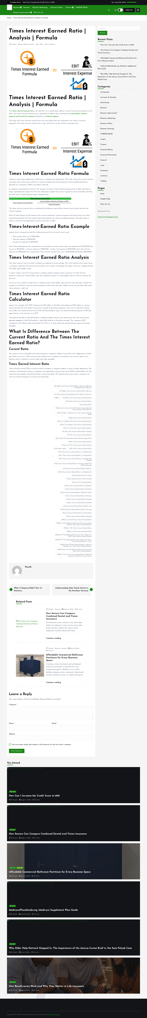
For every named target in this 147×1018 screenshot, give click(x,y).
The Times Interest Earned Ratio (81, 448)
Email (54, 723)
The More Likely (60, 448)
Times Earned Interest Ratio (82, 475)
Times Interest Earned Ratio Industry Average (77, 509)
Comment (13, 705)
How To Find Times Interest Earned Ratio (78, 428)
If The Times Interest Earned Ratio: (80, 435)
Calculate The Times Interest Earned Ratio (78, 398)
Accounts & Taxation (108, 97)
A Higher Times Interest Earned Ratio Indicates (76, 391)
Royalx (14, 44)
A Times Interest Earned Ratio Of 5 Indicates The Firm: (74, 394)
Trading (103, 181)
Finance (69, 7)
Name (12, 723)
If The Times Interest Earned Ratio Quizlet (78, 431)
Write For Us (38, 12)
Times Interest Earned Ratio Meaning (79, 516)
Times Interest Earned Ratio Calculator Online (77, 492)
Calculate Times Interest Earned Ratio (79, 401)
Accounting (104, 92)
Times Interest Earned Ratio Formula (80, 502)
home (102, 193)
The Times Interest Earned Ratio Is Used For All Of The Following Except (73, 464)
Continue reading (54, 638)
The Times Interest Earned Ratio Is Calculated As (75, 452)
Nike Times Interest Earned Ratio (81, 442)
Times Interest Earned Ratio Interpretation (78, 513)
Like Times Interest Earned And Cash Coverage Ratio (74, 438)
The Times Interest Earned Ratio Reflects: (78, 468)
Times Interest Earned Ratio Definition (79, 496)
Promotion (104, 170)
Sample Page (105, 199)
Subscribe (129, 10)
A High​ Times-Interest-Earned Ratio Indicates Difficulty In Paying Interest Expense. (73, 386)
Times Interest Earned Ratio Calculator (79, 489)
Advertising (104, 102)
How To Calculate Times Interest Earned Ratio (76, 424)
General (26, 7)
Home (9, 18)
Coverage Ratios (86, 404)
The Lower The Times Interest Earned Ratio (77, 445)
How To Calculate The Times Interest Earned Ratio (75, 421)
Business (16, 7)
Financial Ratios (106, 149)
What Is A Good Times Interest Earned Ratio (77, 520)
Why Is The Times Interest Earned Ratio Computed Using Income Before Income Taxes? (75, 555)
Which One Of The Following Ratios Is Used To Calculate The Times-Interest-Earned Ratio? (76, 545)
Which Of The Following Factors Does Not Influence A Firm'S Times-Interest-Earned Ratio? (74, 535)
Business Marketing (39, 7)
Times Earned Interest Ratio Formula (80, 479)
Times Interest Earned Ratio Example (79, 499)
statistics (103, 176)
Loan (102, 165)
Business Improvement (21, 12)
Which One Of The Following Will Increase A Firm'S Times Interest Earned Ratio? (75, 550)
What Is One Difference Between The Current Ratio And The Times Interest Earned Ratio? (75, 523)
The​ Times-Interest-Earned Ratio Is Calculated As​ (75, 472)
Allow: (57, 398)
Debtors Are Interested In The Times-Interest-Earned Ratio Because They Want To (74, 408)
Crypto (103, 139)
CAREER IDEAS (81, 7)
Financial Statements (108, 155)
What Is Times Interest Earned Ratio (80, 531)
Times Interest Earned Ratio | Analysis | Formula (31, 18)
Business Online (56, 7)
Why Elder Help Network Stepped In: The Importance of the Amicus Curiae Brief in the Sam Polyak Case (117, 76)
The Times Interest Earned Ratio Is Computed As (76, 455)
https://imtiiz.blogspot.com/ (108, 217)
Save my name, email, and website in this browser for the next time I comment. (41, 744)
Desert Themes (54, 1014)
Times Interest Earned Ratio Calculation (79, 485)
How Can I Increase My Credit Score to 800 (117, 45)
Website (12, 734)
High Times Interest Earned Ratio (81, 418)
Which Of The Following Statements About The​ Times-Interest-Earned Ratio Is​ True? (74, 540)
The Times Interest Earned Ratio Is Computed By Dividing (76, 459)
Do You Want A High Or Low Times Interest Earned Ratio (75, 413)
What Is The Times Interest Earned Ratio (78, 528)
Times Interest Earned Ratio (82, 482)
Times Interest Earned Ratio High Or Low (78, 506)
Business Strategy (107, 129)
